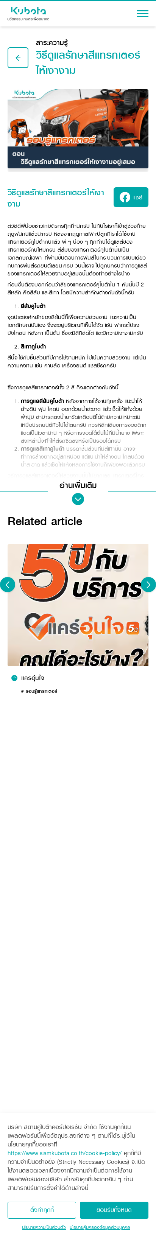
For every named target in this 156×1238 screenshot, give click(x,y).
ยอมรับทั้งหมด (114, 1210)
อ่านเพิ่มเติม (78, 485)
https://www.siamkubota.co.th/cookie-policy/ (65, 1153)
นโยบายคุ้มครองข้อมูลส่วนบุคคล (100, 1227)
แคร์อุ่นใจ (32, 678)
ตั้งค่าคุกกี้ (42, 1210)
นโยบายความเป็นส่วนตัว (44, 1227)
